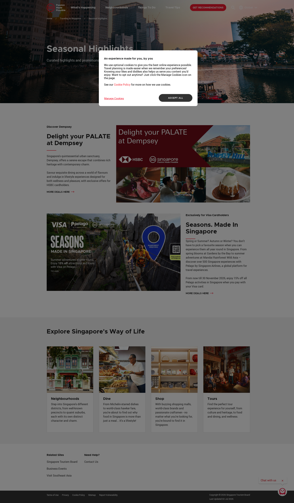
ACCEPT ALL (175, 97)
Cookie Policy (122, 84)
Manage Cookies (114, 98)
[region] (148, 78)
